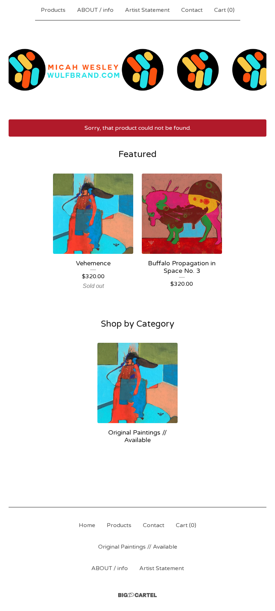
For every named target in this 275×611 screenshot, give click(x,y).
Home (87, 525)
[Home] (137, 70)
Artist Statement (147, 10)
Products (53, 10)
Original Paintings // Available (137, 546)
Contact (192, 10)
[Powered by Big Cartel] (137, 595)
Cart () (224, 10)
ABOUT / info (95, 10)
